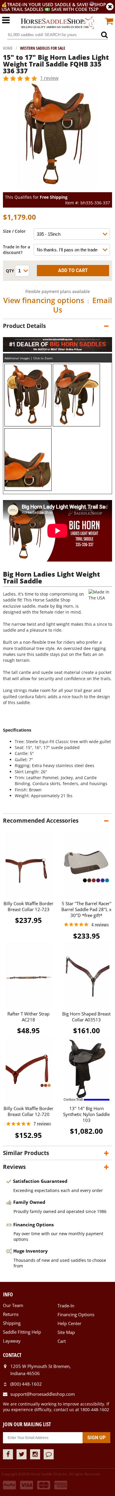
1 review (49, 78)
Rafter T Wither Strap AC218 (28, 1017)
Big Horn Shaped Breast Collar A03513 (86, 1017)
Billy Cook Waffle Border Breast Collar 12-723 (28, 906)
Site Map (66, 1332)
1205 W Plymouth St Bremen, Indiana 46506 (40, 1369)
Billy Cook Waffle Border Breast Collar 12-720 (28, 1111)
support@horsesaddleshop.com (42, 1394)
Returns (11, 1314)
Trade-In (66, 1306)
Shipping (12, 1323)
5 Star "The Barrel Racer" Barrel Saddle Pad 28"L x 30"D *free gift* (86, 909)
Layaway (12, 1341)
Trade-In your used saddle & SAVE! (48, 4)
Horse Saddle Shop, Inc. (57, 23)
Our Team (13, 1305)
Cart (62, 1341)
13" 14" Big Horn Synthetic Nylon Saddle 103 (86, 1114)
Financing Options (76, 1314)
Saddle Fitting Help (22, 1332)
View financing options (43, 300)
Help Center (69, 1323)
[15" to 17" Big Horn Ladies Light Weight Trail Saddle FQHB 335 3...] (57, 189)
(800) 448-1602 (26, 1384)
